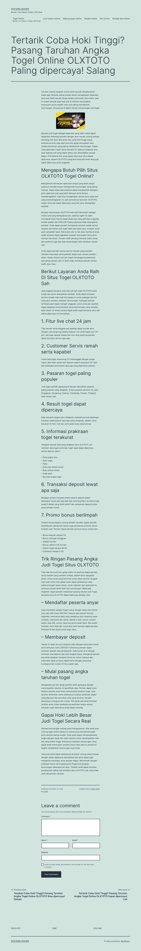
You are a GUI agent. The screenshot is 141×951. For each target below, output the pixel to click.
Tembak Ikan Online (121, 18)
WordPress (125, 941)
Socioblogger (20, 9)
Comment (46, 816)
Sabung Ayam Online (72, 18)
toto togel (98, 928)
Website (44, 852)
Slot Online (105, 18)
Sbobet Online (90, 18)
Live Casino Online (51, 18)
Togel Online (27, 19)
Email (75, 840)
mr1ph (46, 791)
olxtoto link (15, 928)
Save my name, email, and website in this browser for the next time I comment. (69, 866)
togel (54, 928)
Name (44, 840)
